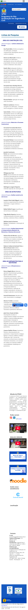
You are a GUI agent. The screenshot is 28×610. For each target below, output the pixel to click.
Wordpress (4, 605)
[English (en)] (2, 4)
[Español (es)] (5, 4)
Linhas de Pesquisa (10, 35)
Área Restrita (11, 23)
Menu (22, 27)
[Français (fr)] (3, 4)
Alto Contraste (18, 4)
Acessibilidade (11, 4)
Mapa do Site (3, 6)
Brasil (4, 1)
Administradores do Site (21, 23)
